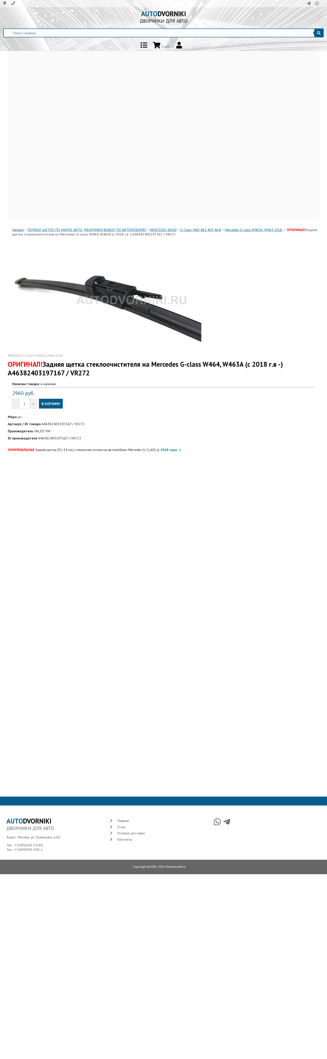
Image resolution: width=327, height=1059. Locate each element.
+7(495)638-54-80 (28, 845)
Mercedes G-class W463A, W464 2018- (254, 230)
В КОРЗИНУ (51, 403)
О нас (121, 827)
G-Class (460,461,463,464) (200, 230)
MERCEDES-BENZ (163, 230)
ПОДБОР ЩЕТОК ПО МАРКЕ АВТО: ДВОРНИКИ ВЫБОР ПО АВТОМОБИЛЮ (86, 230)
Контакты (124, 839)
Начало (18, 230)
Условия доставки (131, 833)
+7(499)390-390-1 (28, 849)
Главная (123, 820)
